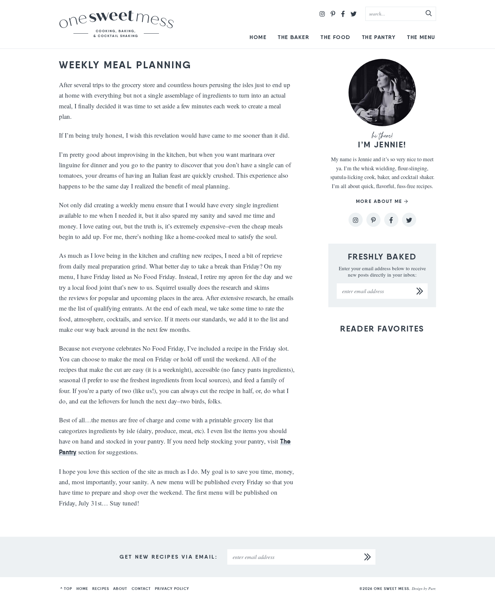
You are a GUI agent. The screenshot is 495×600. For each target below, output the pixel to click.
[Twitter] (354, 14)
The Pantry (379, 37)
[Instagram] (322, 14)
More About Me (379, 201)
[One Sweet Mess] (116, 24)
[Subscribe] (420, 291)
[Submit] (429, 13)
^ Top (66, 588)
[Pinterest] (333, 14)
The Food (336, 37)
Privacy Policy (172, 588)
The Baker (293, 37)
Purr (431, 588)
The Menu (421, 37)
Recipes (100, 588)
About (120, 588)
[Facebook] (343, 14)
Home (258, 37)
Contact (141, 588)
